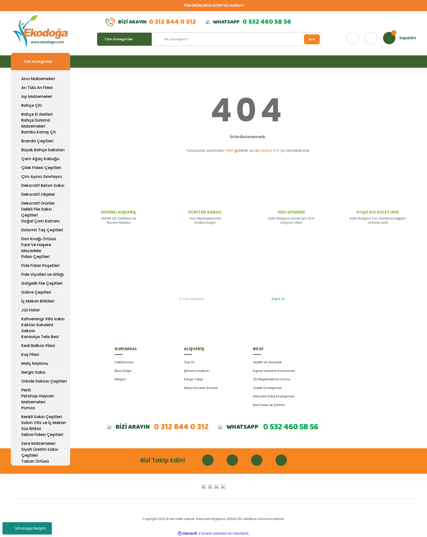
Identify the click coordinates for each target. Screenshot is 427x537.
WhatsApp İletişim (30, 528)
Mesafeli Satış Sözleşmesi (273, 396)
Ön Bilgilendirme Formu (271, 379)
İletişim (120, 379)
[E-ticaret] (212, 533)
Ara (312, 39)
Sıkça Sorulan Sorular (201, 388)
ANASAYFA (269, 150)
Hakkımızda (124, 362)
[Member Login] (371, 38)
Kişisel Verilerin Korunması (274, 370)
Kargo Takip (193, 379)
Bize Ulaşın (123, 370)
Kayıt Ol (278, 299)
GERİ (229, 150)
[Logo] (40, 31)
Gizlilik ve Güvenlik (267, 362)
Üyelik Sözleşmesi (267, 388)
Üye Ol (189, 362)
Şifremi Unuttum (196, 370)
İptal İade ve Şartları (269, 405)
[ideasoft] (187, 533)
